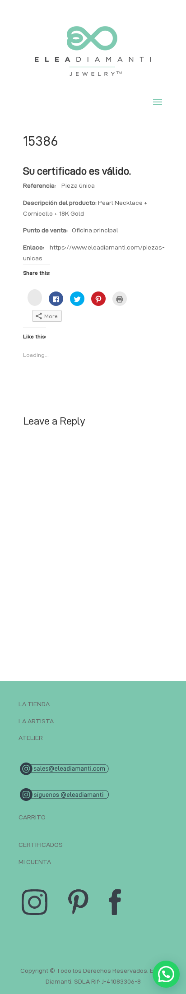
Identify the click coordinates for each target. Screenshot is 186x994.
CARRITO (32, 817)
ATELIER (31, 737)
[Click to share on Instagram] (35, 297)
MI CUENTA (35, 861)
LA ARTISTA (36, 721)
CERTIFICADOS (41, 844)
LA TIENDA (34, 703)
